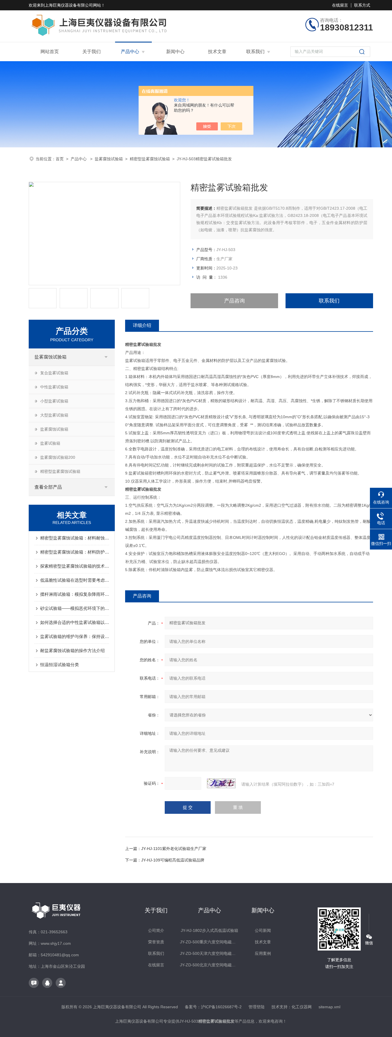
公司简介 (156, 930)
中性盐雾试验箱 (54, 387)
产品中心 (130, 51)
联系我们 (255, 51)
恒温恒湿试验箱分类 (59, 664)
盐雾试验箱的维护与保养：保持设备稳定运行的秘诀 (74, 636)
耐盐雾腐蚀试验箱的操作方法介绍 (72, 650)
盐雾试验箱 (50, 443)
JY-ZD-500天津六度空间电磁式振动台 (209, 953)
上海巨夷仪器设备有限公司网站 (73, 5)
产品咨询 (234, 301)
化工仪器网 (302, 1007)
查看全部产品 (48, 487)
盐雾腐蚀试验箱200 (57, 457)
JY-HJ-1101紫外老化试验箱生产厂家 (173, 848)
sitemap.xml (329, 1007)
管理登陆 (257, 1007)
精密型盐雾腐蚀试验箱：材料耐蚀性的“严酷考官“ (74, 537)
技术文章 (217, 51)
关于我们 (91, 51)
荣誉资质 (156, 942)
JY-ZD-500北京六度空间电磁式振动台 (209, 965)
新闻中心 (175, 51)
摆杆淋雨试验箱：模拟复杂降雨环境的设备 (74, 594)
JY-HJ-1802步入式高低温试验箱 (209, 930)
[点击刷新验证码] (221, 783)
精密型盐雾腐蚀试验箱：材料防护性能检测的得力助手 (74, 552)
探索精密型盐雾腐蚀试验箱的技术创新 (74, 566)
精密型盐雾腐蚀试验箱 (150, 159)
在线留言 (340, 5)
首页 (60, 159)
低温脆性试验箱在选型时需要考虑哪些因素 (74, 580)
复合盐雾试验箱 (54, 373)
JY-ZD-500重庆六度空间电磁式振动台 (209, 942)
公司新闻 (263, 930)
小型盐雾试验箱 (54, 401)
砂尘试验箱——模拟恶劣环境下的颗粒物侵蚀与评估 (74, 608)
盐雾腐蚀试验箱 (109, 159)
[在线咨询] (34, 983)
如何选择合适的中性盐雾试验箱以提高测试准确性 (74, 622)
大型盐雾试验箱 (54, 415)
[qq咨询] (47, 983)
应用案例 (263, 953)
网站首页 (49, 51)
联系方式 (362, 5)
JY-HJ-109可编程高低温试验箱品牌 (172, 860)
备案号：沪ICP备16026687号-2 (213, 1007)
